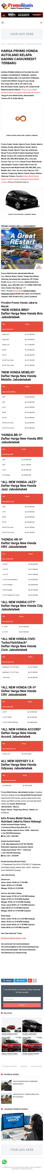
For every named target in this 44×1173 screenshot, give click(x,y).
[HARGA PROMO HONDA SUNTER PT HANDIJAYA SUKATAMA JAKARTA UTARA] (11, 1044)
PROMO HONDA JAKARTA (16, 44)
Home (3, 44)
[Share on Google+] (30, 980)
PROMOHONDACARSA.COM (13, 938)
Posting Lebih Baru (9, 1066)
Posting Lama (36, 1066)
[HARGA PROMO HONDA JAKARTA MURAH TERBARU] (11, 1024)
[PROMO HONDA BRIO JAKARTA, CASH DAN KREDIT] (32, 1024)
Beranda (24, 1066)
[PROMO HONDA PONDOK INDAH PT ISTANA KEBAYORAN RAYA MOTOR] (32, 1044)
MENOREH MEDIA (27, 1169)
